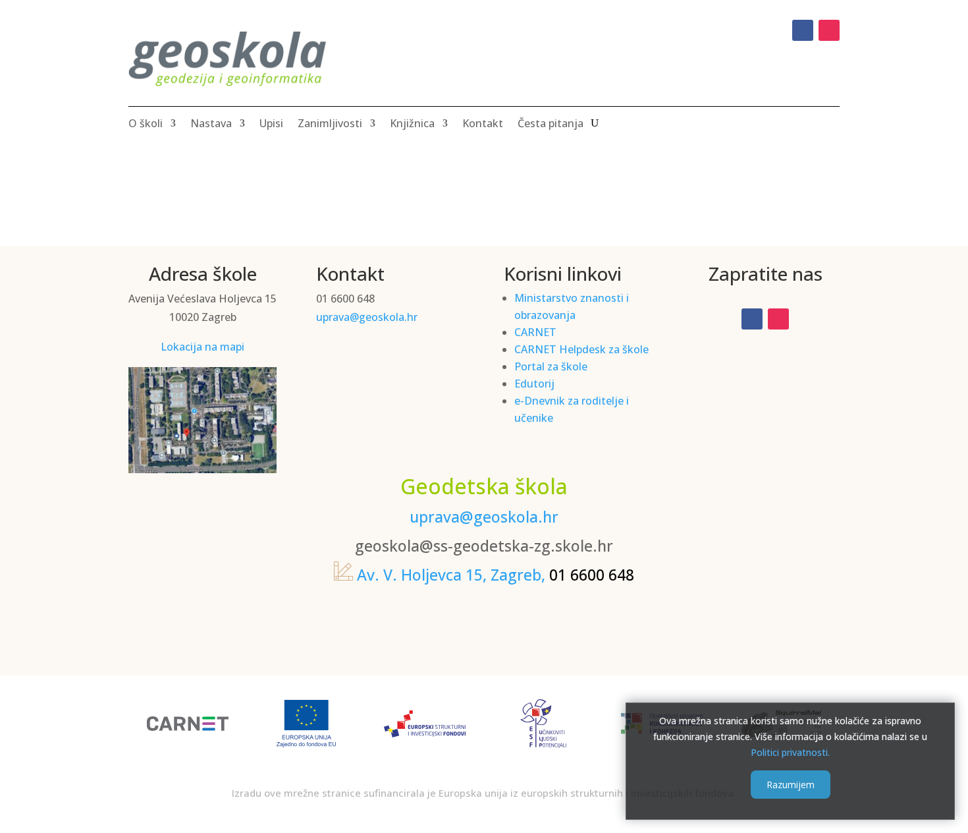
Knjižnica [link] (412, 124)
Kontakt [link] (482, 124)
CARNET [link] (535, 332)
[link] (802, 30)
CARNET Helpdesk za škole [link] (581, 349)
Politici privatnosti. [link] (790, 751)
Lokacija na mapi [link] (202, 346)
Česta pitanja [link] (550, 124)
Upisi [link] (271, 124)
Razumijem (790, 784)
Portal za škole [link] (550, 366)
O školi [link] (145, 124)
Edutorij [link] (534, 383)
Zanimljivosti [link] (330, 124)
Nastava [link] (211, 124)
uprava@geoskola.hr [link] (366, 317)
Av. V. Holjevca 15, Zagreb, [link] (451, 574)
